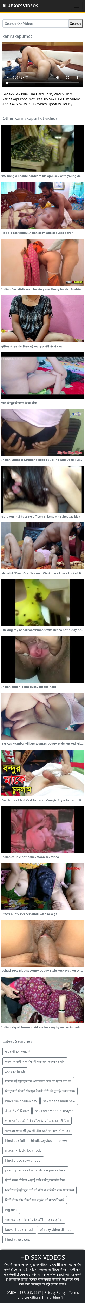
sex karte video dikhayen (54, 1111)
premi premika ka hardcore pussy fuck (35, 1170)
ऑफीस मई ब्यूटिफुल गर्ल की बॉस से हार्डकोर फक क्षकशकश (39, 1190)
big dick (11, 1210)
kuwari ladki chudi (19, 1229)
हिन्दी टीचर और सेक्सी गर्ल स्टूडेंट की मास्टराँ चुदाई (34, 1200)
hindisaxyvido (41, 1140)
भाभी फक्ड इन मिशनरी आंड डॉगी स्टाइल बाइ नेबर (34, 1219)
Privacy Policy (55, 1292)
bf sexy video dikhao (56, 1229)
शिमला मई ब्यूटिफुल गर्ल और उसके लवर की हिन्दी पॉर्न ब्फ (38, 1081)
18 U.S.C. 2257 (30, 1292)
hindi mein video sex (21, 1101)
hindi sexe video (17, 1239)
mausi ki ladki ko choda (23, 1150)
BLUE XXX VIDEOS (20, 5)
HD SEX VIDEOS (42, 1257)
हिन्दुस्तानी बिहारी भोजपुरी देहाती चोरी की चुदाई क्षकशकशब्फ (40, 1091)
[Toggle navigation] (77, 6)
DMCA (11, 1292)
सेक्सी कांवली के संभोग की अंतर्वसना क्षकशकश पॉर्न (35, 1061)
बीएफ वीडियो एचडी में (17, 1051)
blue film (56, 1264)
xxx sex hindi (15, 1071)
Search (75, 23)
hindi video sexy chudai (23, 1160)
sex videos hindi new (59, 1101)
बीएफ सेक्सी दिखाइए (17, 1111)
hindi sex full (15, 1140)
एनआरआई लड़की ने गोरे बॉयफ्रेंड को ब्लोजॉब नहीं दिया (37, 1120)
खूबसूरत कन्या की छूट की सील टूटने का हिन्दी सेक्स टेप (37, 1130)
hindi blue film (55, 1297)
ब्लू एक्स (63, 1140)
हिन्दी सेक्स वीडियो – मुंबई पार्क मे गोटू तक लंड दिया (35, 1180)
